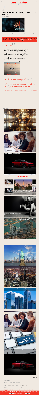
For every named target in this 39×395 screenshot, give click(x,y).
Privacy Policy (6, 389)
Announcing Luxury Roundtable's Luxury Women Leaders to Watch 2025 (16, 79)
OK (11, 393)
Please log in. (25, 40)
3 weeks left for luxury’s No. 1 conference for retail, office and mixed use (16, 49)
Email (4, 9)
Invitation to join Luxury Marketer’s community (12, 57)
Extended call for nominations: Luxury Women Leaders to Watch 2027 (15, 54)
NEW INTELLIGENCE (10, 47)
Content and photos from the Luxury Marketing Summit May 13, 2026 (15, 61)
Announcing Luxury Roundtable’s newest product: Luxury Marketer (15, 59)
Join (21, 4)
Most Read (18, 4)
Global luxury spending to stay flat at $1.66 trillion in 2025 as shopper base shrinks (18, 78)
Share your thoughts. (7, 45)
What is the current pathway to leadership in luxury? (13, 213)
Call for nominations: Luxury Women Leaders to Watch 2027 (14, 58)
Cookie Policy (18, 389)
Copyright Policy (12, 389)
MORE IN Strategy (6, 108)
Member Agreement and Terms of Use (27, 389)
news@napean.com (11, 385)
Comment (9, 7)
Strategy (3, 10)
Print (7, 9)
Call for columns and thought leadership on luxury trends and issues (15, 55)
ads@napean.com (24, 385)
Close (28, 393)
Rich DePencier (6, 36)
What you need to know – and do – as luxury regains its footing (14, 53)
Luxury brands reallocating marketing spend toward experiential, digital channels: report (19, 83)
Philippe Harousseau (13, 36)
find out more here (21, 393)
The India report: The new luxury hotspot (11, 87)
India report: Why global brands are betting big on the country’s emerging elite (17, 86)
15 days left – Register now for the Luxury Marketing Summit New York (16, 80)
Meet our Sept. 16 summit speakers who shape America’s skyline (15, 50)
